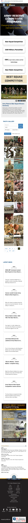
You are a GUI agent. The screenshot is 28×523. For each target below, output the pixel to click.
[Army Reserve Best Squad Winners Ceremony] (14, 92)
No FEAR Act (18, 488)
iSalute (18, 486)
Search (20, 125)
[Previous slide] (2, 92)
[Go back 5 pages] (9, 248)
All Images (7, 129)
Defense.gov (18, 492)
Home (10, 485)
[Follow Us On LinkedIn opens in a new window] (16, 510)
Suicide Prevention (14, 500)
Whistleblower (18, 489)
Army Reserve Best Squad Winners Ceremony (13, 104)
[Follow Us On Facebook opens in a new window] (3, 510)
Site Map (10, 486)
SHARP (14, 498)
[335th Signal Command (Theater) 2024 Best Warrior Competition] (9, 141)
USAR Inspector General (14, 501)
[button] (6, 2)
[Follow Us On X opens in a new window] (7, 510)
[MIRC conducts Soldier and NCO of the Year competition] (9, 152)
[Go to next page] (7, 251)
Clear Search (7, 133)
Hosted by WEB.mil (5, 519)
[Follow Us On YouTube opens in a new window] (13, 510)
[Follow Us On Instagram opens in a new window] (10, 510)
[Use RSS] (20, 510)
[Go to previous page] (12, 248)
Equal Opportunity (14, 494)
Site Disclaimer (10, 492)
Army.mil (18, 491)
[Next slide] (25, 92)
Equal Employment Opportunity (14, 495)
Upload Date (15, 129)
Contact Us (10, 489)
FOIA (18, 485)
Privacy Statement (10, 491)
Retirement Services (14, 497)
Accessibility (10, 488)
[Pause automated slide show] (16, 101)
